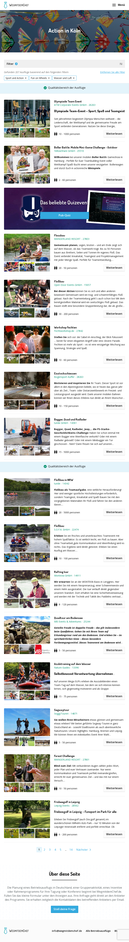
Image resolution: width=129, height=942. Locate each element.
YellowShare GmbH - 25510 (69, 150)
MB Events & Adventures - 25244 (72, 621)
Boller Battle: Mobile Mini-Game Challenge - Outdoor (85, 147)
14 (70, 849)
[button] (64, 64)
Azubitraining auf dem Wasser (72, 664)
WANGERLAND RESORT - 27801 (71, 759)
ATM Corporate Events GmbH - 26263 (74, 104)
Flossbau (59, 235)
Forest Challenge (64, 756)
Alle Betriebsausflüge (98, 930)
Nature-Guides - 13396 (66, 667)
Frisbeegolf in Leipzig (67, 802)
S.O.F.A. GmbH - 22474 (66, 529)
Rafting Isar (61, 572)
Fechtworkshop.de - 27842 (68, 330)
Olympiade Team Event (68, 101)
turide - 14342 (61, 483)
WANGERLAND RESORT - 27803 (71, 238)
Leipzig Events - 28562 (66, 805)
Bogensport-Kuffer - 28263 (68, 376)
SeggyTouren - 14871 (65, 713)
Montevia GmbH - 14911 (67, 575)
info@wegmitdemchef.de (67, 930)
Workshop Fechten (65, 327)
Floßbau (59, 281)
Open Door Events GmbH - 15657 (72, 284)
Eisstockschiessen (65, 373)
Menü (121, 5)
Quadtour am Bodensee (68, 618)
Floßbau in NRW (63, 480)
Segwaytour (61, 710)
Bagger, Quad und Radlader (70, 419)
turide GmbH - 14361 (65, 422)
